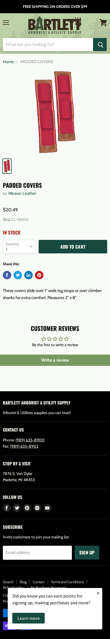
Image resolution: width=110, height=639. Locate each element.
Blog (23, 582)
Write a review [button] (55, 360)
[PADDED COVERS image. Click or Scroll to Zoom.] (55, 112)
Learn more (28, 618)
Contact (39, 582)
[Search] (100, 44)
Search (8, 582)
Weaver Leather (22, 193)
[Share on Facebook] (7, 275)
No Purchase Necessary (48, 587)
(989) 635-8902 (24, 446)
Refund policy (13, 587)
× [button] (98, 592)
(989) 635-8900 (30, 440)
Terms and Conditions (67, 582)
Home (8, 61)
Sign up (87, 552)
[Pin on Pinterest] (39, 275)
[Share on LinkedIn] (28, 275)
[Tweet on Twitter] (18, 275)
